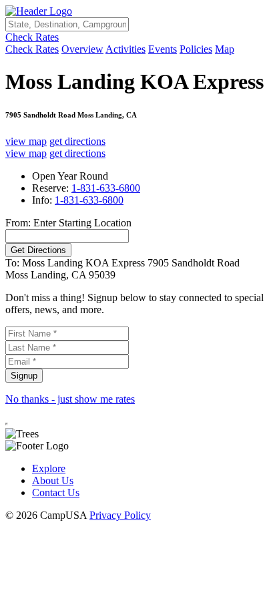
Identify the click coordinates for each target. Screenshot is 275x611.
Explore (48, 468)
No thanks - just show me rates (70, 399)
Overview (82, 49)
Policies (196, 49)
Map (224, 49)
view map (26, 141)
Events (162, 49)
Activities (125, 49)
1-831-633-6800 (105, 188)
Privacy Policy (120, 515)
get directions (77, 141)
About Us (52, 480)
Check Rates (32, 37)
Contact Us (55, 492)
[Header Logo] (38, 11)
